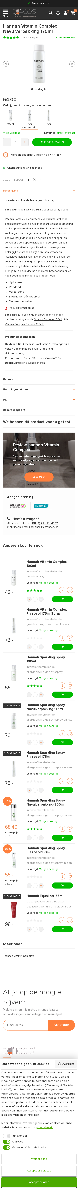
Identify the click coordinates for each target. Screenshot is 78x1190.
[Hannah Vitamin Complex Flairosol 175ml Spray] (14, 625)
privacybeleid (44, 1127)
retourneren (41, 3)
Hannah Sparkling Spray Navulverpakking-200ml (46, 802)
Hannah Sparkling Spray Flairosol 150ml (46, 850)
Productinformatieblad (21, 308)
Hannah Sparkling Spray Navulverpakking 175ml (46, 707)
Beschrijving (10, 191)
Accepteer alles (39, 1182)
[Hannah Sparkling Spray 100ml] (14, 673)
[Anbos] (41, 506)
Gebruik (8, 379)
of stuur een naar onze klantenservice (32, 527)
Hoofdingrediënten (15, 389)
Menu (6, 16)
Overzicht (68, 1064)
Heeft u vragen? (25, 519)
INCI (5, 400)
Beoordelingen (14, 410)
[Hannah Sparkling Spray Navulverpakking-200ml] (14, 813)
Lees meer (39, 477)
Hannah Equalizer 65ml (45, 896)
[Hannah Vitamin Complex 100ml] (14, 578)
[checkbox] (14, 1136)
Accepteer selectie (39, 1170)
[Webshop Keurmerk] (18, 506)
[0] (73, 13)
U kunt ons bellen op (32, 523)
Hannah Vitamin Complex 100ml (47, 564)
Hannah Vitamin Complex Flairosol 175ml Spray (47, 611)
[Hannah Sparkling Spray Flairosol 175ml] (14, 769)
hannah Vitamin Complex (19, 956)
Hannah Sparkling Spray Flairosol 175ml (46, 755)
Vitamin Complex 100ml (48, 319)
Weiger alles (39, 1159)
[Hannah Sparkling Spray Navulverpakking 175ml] (14, 721)
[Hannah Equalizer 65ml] (14, 910)
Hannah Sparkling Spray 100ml (46, 659)
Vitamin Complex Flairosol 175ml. (24, 324)
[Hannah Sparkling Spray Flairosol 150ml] (14, 860)
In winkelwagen (54, 142)
